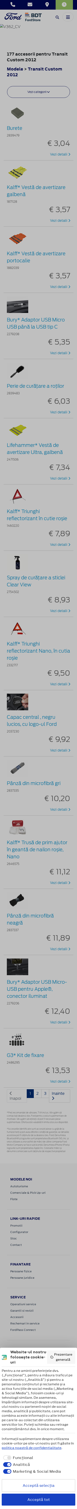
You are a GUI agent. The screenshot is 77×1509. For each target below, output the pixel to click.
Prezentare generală (63, 1357)
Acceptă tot (38, 1499)
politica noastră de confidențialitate (31, 1448)
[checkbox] (17, 1457)
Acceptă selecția (39, 1485)
